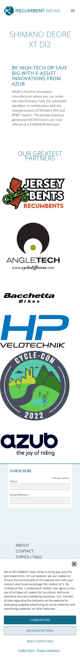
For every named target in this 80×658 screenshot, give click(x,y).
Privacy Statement (48, 650)
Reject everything (40, 641)
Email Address (20, 495)
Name (13, 481)
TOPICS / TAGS (29, 556)
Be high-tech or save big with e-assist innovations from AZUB (39, 75)
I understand (40, 620)
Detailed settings (40, 630)
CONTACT (25, 551)
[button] (74, 564)
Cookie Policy (26, 650)
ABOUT (22, 545)
